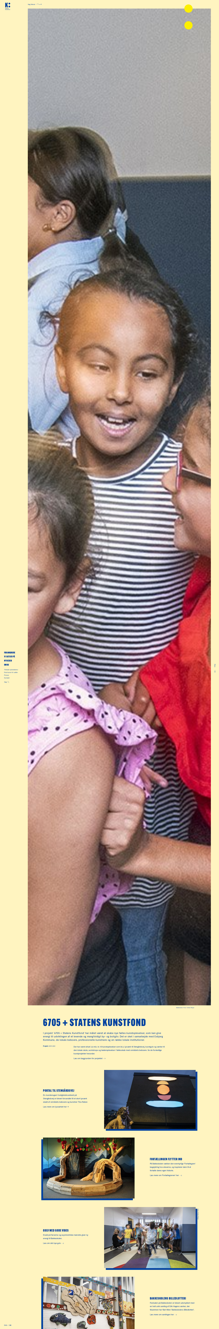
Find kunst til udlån (11, 672)
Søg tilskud (31, 4)
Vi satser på (9, 657)
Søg (5, 682)
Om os (6, 665)
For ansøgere (9, 653)
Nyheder (8, 661)
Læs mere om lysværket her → (56, 1106)
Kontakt (7, 678)
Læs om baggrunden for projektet (88, 1058)
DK (10, 1325)
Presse (6, 675)
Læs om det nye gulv (52, 1243)
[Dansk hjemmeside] (7, 6)
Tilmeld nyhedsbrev (11, 669)
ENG (6, 1325)
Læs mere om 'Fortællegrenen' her (164, 1175)
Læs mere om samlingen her (162, 1314)
